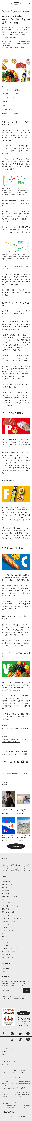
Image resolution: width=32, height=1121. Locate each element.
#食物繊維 (24, 754)
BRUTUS (8, 1070)
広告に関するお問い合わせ (9, 1061)
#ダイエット (5, 751)
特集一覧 (4, 1054)
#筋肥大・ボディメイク (7, 754)
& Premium (14, 1072)
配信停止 (22, 998)
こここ (22, 1075)
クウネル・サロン (6, 1075)
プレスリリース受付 (7, 1064)
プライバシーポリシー (16, 1077)
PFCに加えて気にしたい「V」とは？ (11, 109)
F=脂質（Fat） (5, 102)
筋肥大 (13, 164)
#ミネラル (24, 751)
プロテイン (17, 470)
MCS (18, 1075)
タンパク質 (5, 153)
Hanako (8, 1072)
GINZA (3, 1072)
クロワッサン (23, 1070)
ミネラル (8, 227)
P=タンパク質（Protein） (8, 98)
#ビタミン (18, 751)
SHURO (27, 1075)
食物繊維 (17, 465)
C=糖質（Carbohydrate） (8, 106)
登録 (27, 990)
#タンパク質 (12, 751)
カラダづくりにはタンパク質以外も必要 (11, 90)
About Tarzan (6, 1058)
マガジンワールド (6, 1077)
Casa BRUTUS (15, 1070)
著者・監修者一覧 (7, 1048)
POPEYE (13, 1075)
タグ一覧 (4, 1051)
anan (3, 1070)
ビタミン (20, 211)
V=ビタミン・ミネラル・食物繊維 (10, 113)
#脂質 (19, 754)
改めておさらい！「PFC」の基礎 (10, 94)
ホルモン (16, 232)
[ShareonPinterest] (27, 761)
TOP (3, 773)
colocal (21, 1072)
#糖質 (15, 754)
